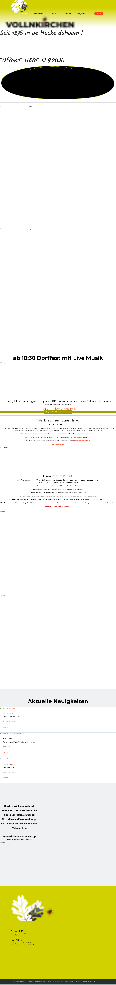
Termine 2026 (8, 767)
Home (25, 14)
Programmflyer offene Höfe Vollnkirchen (58, 412)
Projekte (81, 14)
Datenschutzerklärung (89, 981)
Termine (67, 14)
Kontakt (98, 13)
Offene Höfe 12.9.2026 (12, 717)
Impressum (78, 981)
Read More (6, 727)
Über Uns (38, 14)
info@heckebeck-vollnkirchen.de (24, 945)
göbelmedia (70, 981)
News (54, 14)
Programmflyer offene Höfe (58, 408)
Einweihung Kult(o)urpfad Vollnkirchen (19, 742)
